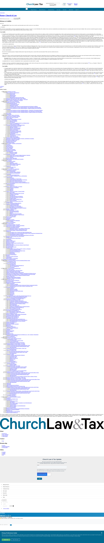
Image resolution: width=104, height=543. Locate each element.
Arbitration (8, 329)
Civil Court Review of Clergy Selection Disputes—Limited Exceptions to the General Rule (25, 108)
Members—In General (10, 219)
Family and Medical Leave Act (11, 313)
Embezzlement (9, 257)
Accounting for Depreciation (11, 246)
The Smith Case (13, 264)
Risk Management (13, 347)
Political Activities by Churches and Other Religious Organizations (17, 408)
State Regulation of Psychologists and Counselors (14, 159)
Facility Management (34, 32)
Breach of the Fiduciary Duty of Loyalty (17, 193)
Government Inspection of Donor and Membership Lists (19, 182)
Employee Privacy (9, 331)
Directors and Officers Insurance (15, 203)
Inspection (12, 177)
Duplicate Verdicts (13, 364)
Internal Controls (33, 21)
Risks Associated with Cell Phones (13, 385)
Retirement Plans (13, 95)
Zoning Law (8, 166)
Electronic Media (13, 406)
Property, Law (66, 25)
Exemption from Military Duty (11, 140)
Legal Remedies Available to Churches (16, 234)
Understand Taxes (51, 9)
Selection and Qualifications (15, 220)
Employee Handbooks (10, 330)
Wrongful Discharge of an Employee (16, 196)
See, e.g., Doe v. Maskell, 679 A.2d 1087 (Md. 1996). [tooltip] (25, 47)
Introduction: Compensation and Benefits (13, 282)
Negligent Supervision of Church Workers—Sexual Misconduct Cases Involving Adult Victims (23, 391)
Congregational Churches (14, 104)
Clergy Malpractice (9, 147)
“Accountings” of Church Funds (15, 178)
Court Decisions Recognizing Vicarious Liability (18, 366)
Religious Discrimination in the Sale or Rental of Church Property (17, 244)
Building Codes (9, 237)
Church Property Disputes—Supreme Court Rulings (15, 225)
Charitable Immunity (13, 361)
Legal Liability (12, 96)
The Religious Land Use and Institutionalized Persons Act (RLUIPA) (22, 235)
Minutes (11, 212)
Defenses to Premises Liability (15, 249)
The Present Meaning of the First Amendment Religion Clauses (19, 260)
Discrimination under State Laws (12, 318)
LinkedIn (3, 453)
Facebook (4, 452)
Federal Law (12, 185)
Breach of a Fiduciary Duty (11, 350)
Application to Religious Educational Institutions (18, 301)
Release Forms (12, 359)
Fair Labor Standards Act (10, 287)
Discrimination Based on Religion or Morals (17, 303)
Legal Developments (67, 22)
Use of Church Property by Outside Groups (17, 250)
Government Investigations (11, 407)
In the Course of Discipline (14, 124)
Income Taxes (12, 94)
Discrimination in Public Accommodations (17, 312)
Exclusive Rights (13, 404)
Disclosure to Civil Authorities (15, 134)
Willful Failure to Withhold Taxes (16, 199)
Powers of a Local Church (10, 216)
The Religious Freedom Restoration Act (17, 265)
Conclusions (12, 267)
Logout (70, 4)
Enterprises (12, 288)
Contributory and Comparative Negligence (17, 355)
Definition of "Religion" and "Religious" (14, 278)
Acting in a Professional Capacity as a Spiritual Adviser (19, 123)
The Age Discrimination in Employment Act (14, 309)
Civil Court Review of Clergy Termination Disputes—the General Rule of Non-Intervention (26, 111)
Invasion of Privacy (9, 146)
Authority (11, 188)
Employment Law (11, 279)
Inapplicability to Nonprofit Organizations (17, 342)
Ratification (9, 383)
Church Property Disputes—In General (13, 224)
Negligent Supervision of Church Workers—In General (16, 378)
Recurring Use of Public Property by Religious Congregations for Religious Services (21, 273)
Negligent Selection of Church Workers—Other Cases (16, 377)
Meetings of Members (10, 209)
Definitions (10, 160)
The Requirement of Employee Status (16, 340)
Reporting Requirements (10, 183)
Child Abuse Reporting (14, 132)
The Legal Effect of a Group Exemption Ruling (18, 370)
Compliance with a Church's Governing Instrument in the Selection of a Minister (24, 106)
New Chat (10, 517)
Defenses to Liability (13, 152)
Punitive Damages (13, 363)
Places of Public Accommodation (12, 258)
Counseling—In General (11, 394)
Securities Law (12, 195)
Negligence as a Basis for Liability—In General (15, 371)
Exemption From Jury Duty (11, 141)
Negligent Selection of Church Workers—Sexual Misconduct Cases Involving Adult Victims (23, 387)
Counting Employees (13, 335)
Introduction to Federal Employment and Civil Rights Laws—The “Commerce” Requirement (22, 334)
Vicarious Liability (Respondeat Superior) (14, 338)
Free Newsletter (5, 447)
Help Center (71, 9)
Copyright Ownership (14, 400)
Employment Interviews (10, 336)
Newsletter (43, 29)
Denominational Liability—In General (13, 365)
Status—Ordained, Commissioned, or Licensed (14, 100)
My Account (69, 3)
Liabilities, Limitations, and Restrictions (15, 143)
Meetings (11, 189)
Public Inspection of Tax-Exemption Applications (18, 179)
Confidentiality (12, 133)
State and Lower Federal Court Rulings (13, 226)
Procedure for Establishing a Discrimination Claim (15, 298)
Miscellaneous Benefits (10, 142)
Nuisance (8, 255)
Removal (11, 190)
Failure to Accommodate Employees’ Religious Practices (20, 306)
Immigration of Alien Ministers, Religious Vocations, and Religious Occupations (20, 138)
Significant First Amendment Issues (14, 268)
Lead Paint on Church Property (15, 238)
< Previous (2, 86)
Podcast (43, 30)
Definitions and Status (11, 91)
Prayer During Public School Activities (13, 271)
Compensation (44, 16)
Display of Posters (9, 325)
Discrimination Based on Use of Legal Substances (18, 320)
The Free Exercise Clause (11, 263)
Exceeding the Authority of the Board (16, 197)
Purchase (3, 445)
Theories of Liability (13, 153)
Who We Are (53, 27)
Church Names (9, 217)
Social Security (12, 93)
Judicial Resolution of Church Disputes (13, 411)
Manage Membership (5, 446)
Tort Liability (12, 192)
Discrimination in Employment (15, 311)
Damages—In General (11, 362)
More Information (16, 539)
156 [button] (97, 76)
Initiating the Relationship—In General (13, 102)
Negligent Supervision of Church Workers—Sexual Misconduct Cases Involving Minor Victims (23, 379)
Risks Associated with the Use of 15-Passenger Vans (16, 386)
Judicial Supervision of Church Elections (17, 214)
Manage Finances (34, 9)
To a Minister (12, 122)
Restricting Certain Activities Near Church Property (15, 236)
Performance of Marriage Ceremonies (12, 139)
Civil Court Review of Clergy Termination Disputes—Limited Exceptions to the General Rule (26, 112)
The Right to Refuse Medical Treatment (13, 277)
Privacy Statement (5, 434)
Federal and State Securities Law (12, 412)
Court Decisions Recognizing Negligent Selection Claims (20, 373)
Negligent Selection (13, 103)
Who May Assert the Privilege (15, 127)
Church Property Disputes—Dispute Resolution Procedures (16, 230)
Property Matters (9, 118)
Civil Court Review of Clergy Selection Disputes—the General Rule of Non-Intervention (25, 107)
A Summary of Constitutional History (9, 259)
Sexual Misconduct (9, 151)
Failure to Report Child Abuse (11, 158)
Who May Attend (13, 215)
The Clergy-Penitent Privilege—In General (13, 119)
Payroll (43, 18)
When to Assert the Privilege (15, 128)
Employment (44, 17)
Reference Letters (9, 328)
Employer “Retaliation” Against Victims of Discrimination (16, 314)
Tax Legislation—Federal (10, 161)
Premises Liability (9, 247)
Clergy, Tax (55, 16)
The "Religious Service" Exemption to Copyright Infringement (21, 402)
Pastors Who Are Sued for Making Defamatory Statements (20, 155)
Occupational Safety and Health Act (12, 317)
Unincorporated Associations (11, 170)
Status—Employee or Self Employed (12, 92)
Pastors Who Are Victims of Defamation (17, 156)
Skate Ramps (12, 252)
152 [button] (15, 46)
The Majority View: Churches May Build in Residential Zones (21, 232)
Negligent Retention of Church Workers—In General (16, 344)
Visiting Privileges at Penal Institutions (13, 137)
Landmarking (8, 239)
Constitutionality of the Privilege (15, 131)
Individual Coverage (13, 289)
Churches (11, 162)
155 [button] (94, 73)
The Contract (8, 113)
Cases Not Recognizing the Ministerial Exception (18, 296)
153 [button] (88, 62)
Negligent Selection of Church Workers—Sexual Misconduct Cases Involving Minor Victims (23, 372)
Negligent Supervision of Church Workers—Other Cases (16, 348)
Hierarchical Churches (14, 105)
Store (76, 9)
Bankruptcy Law (9, 410)
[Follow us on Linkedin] (11, 506)
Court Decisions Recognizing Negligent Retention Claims (20, 345)
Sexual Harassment (13, 304)
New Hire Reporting (10, 281)
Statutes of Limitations (14, 358)
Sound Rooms (12, 253)
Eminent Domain (9, 240)
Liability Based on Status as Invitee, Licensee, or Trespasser (20, 248)
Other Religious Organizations (15, 164)
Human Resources (42, 9)
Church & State (66, 18)
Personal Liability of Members (15, 172)
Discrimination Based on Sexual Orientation (17, 321)
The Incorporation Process (14, 174)
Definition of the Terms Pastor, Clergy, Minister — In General (17, 99)
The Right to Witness (10, 269)
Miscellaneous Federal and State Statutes (17, 97)
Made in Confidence (13, 121)
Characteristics (12, 171)
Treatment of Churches (14, 284)
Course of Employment (14, 341)
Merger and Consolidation (10, 222)
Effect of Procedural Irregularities (16, 213)
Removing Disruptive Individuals (12, 256)
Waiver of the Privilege (14, 129)
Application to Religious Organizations (17, 300)
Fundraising (33, 20)
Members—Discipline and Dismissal (12, 204)
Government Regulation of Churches (14, 396)
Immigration (8, 324)
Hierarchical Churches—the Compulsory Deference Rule (20, 228)
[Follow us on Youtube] (13, 506)
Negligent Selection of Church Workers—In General (16, 343)
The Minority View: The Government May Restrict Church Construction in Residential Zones (26, 233)
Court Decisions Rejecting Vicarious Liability (18, 367)
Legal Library (66, 24)
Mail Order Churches (13, 163)
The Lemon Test (13, 262)
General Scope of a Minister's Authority (13, 116)
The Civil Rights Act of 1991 (15, 308)
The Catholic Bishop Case (14, 305)
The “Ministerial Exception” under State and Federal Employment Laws (18, 295)
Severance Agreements (14, 327)
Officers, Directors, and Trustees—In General (14, 186)
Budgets (32, 16)
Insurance (32, 33)
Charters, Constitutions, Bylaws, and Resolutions (18, 175)
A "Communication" (13, 120)
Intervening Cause (13, 357)
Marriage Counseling (13, 126)
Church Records (13, 135)
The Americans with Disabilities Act (12, 310)
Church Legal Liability (12, 337)
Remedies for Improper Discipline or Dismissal (18, 207)
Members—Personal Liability (11, 208)
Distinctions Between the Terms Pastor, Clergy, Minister (16, 98)
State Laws (12, 292)
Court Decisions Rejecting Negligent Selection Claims (19, 374)
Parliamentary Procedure (14, 210)
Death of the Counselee (14, 136)
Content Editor (55, 32)
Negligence (8, 144)
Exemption (55, 17)
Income (54, 20)
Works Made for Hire (13, 403)
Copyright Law (9, 399)
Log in (64, 4)
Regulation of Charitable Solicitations (12, 409)
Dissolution (8, 218)
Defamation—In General (10, 154)
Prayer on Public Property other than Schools (14, 270)
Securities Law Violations (10, 149)
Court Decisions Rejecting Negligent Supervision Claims (20, 381)
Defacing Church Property (11, 241)
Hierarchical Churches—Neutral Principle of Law (18, 229)
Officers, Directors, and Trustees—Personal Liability (15, 191)
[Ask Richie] (0, 511)
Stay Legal (58, 9)
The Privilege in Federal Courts (15, 130)
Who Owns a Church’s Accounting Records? (18, 181)
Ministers (11, 294)
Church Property (11, 223)
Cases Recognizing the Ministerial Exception (18, 297)
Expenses (54, 18)
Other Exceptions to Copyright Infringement (17, 405)
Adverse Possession (9, 245)
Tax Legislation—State (14, 165)
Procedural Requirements (14, 211)
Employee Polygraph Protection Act (12, 316)
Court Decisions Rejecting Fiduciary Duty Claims (18, 352)
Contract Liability (9, 148)
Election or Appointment (14, 187)
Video (43, 34)
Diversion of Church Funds (11, 150)
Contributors (55, 37)
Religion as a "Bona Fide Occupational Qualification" (19, 302)
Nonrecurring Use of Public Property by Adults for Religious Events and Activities (21, 274)
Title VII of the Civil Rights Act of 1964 (13, 299)
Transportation (33, 34)
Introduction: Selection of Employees (12, 280)
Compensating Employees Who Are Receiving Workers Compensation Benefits (23, 285)
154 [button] (85, 70)
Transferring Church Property (11, 254)
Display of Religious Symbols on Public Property (15, 272)
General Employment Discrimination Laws (17, 319)
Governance (66, 21)
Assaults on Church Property (15, 251)
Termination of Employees (11, 326)
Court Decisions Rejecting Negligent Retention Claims (19, 346)
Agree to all (6, 539)
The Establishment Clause (11, 261)
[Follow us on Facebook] (10, 506)
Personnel (43, 20)
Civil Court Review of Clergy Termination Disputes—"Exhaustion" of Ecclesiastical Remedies (26, 110)
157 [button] (82, 83)
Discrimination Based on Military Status (13, 315)
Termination (8, 109)
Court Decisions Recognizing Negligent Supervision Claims (20, 380)
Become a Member (76, 4)
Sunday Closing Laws (11, 276)
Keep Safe (64, 9)
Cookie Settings (5, 436)
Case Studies (12, 293)
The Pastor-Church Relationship (13, 101)
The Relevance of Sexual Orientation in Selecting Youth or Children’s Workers (23, 376)
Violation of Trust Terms (14, 194)
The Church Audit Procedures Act (16, 180)
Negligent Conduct (13, 339)
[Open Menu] (27, 9)
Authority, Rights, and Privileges (13, 115)
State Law (12, 184)
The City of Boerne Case (14, 266)
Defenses (11, 157)
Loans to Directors (13, 200)
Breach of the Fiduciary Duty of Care (16, 201)
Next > (1, 87)
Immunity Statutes (9, 202)
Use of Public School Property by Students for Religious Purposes (18, 275)
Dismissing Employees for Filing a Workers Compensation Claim (21, 286)
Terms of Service (5, 435)
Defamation (9, 384)
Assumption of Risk (13, 356)
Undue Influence (9, 145)
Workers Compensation (10, 283)
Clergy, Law (66, 20)
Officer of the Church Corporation (12, 117)
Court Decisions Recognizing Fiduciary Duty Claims (19, 351)
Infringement (12, 401)
